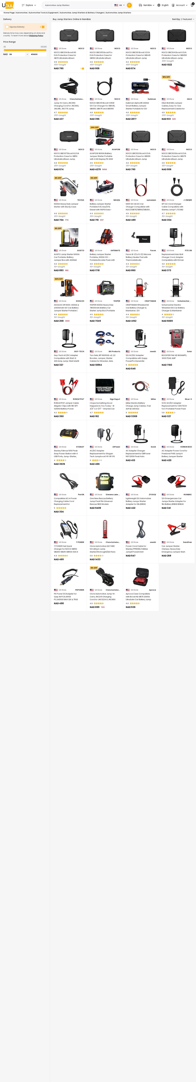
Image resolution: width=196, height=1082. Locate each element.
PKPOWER (79, 590)
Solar (189, 351)
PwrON (81, 494)
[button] (146, 5)
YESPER (116, 301)
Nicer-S (188, 399)
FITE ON (188, 250)
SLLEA (153, 447)
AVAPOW (116, 149)
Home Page (9, 12)
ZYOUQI (152, 494)
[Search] (129, 5)
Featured (187, 19)
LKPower (116, 447)
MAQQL (116, 200)
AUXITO (80, 250)
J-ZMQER (188, 200)
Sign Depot (115, 399)
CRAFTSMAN (150, 301)
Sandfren (187, 542)
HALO (189, 99)
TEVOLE (80, 200)
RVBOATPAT (78, 399)
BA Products (114, 351)
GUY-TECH (79, 351)
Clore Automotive (77, 99)
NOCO (81, 48)
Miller (153, 399)
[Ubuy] (8, 5)
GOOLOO (80, 301)
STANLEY (80, 447)
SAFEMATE (115, 250)
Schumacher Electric (184, 301)
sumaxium (151, 200)
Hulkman (152, 99)
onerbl (153, 351)
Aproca (152, 590)
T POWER (80, 542)
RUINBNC (188, 494)
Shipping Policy (36, 35)
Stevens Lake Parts (113, 494)
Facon (153, 250)
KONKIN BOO (186, 447)
